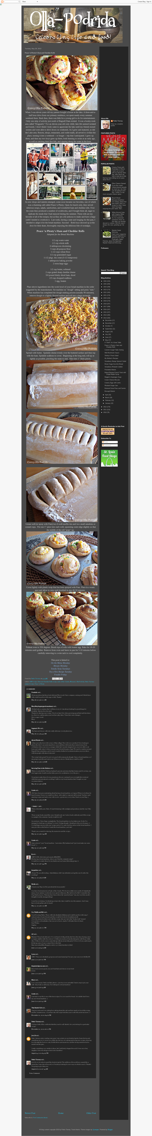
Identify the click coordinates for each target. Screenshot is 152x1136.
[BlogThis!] (55, 679)
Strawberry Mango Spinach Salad (115, 361)
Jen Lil (33, 1035)
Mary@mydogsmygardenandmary (42, 706)
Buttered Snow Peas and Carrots (115, 388)
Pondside (34, 692)
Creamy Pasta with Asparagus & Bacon (118, 168)
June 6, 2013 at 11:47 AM (38, 1001)
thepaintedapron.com (38, 966)
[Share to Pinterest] (62, 679)
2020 (105, 298)
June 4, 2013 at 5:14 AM (38, 987)
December (108, 320)
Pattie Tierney (36, 1021)
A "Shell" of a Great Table (113, 342)
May (106, 340)
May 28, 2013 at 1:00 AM (39, 700)
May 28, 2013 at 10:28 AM (39, 762)
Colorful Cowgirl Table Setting (114, 350)
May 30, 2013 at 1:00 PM (38, 928)
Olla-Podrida (80, 681)
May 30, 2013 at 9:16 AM (38, 878)
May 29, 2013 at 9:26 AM (39, 800)
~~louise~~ (34, 806)
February (108, 400)
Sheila (33, 884)
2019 (105, 301)
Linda (33, 790)
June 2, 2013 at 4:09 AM (38, 948)
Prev (103, 148)
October (108, 326)
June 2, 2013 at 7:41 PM (38, 973)
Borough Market (110, 391)
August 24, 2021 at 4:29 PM (39, 1053)
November (108, 323)
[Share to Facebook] (59, 679)
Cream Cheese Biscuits (112, 380)
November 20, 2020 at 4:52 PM (41, 1015)
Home (61, 1113)
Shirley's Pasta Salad (111, 355)
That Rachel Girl (36, 1008)
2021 (105, 295)
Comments (107, 445)
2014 (105, 315)
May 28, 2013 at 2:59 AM (38, 722)
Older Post (91, 1113)
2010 (105, 412)
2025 (105, 284)
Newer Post (30, 1113)
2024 (105, 287)
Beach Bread (116, 198)
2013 (105, 318)
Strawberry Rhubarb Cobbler (114, 367)
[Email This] (53, 679)
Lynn (33, 954)
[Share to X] (57, 679)
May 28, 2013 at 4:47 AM (39, 734)
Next (124, 148)
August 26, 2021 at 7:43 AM (39, 1069)
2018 (105, 304)
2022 (105, 292)
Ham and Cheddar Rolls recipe (47, 681)
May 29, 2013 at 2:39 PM (38, 848)
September (109, 329)
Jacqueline (34, 870)
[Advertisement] (60, 1095)
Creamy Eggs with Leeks (113, 383)
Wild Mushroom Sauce (112, 353)
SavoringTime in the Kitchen (40, 768)
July (106, 334)
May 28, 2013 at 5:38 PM (38, 784)
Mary (33, 980)
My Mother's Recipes (111, 358)
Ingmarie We (35, 728)
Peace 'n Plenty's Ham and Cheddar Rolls (113, 346)
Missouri (73, 681)
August (107, 331)
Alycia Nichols (35, 740)
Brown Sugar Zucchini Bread (114, 364)
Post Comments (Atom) (40, 1117)
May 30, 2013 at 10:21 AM (39, 906)
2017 (105, 306)
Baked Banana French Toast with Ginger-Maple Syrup (115, 373)
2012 (105, 407)
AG (32, 934)
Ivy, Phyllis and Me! (37, 912)
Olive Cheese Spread (119, 183)
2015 (105, 312)
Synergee (96, 1129)
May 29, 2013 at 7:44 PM (39, 864)
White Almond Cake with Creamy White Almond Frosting (118, 214)
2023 (105, 289)
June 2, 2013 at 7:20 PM (38, 959)
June (107, 337)
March (107, 397)
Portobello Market (110, 370)
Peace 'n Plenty (39, 684)
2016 (105, 309)
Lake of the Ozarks (63, 681)
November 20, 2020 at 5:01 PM (41, 1029)
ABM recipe (33, 681)
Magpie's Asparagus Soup (113, 377)
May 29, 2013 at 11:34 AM (39, 834)
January (108, 403)
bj (31, 854)
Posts (106, 442)
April (106, 395)
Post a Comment (34, 1073)
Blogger (110, 1129)
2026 (105, 281)
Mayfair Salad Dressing (116, 231)
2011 (105, 409)
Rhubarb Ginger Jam (111, 385)
